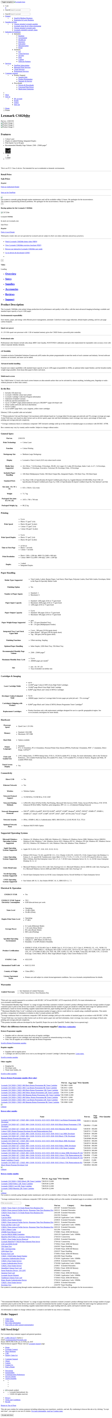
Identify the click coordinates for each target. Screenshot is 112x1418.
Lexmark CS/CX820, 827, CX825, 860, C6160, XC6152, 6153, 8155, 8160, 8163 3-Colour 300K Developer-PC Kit (42, 1153)
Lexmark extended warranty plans (26, 30)
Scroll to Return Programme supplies (13, 1043)
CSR (7, 1353)
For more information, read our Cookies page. (47, 1411)
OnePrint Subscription (21, 65)
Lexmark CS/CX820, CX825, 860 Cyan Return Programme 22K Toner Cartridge (29, 1100)
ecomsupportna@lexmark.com (16, 1340)
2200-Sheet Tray (7, 1251)
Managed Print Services (22, 67)
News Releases (10, 1351)
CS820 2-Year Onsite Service (11, 1266)
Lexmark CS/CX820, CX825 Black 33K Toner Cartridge (21, 1181)
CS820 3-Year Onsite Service (11, 1261)
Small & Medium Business (23, 18)
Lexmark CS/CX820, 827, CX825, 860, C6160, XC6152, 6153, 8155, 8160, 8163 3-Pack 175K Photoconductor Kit (41, 1162)
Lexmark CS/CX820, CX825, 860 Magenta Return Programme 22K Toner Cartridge (30, 1095)
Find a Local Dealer (8, 232)
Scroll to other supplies (9, 1074)
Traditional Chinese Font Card (11, 1278)
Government (22, 38)
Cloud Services (23, 54)
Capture (21, 59)
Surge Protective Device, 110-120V (13, 1270)
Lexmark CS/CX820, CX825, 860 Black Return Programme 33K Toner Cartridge (29, 1090)
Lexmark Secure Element (10, 1275)
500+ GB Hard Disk (8, 1249)
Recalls (7, 1402)
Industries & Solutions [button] (13, 32)
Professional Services (21, 71)
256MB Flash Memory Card (11, 1232)
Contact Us (9, 1365)
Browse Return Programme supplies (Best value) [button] (19, 1078)
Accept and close (7, 1415)
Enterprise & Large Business (24, 20)
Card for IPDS (6, 1217)
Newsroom (9, 1371)
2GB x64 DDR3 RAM (9, 1244)
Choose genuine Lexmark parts (25, 28)
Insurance (21, 42)
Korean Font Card (7, 1254)
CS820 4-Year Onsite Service (11, 1220)
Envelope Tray (6, 1285)
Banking (21, 36)
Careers (7, 1363)
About (7, 1361)
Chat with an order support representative (19, 1325)
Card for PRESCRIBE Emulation (12, 1234)
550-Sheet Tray (6, 1246)
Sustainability (10, 1373)
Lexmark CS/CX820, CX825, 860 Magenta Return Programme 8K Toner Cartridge (30, 1102)
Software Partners (24, 61)
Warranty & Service (25, 81)
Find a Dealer (10, 1367)
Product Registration (25, 79)
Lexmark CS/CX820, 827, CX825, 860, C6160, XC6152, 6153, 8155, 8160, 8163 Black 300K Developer (38, 1141)
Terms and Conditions (12, 1400)
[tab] (58, 273)
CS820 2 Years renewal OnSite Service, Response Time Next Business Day (27, 1227)
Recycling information (13, 1323)
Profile (16, 101)
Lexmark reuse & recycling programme (27, 26)
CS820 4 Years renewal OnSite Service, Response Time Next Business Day (27, 1210)
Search (7, 10)
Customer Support (11, 1359)
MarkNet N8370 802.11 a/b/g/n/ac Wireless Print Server (20, 1237)
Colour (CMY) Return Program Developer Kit (17, 1150)
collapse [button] (3, 1107)
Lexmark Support (35, 1344)
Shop (7, 95)
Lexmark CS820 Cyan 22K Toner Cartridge (16, 1186)
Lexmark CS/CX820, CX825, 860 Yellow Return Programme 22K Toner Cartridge (30, 1093)
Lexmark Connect (11, 1349)
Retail (20, 48)
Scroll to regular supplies (9, 1057)
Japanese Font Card (8, 1273)
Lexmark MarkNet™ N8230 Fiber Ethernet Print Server (20, 1242)
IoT (19, 52)
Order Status (9, 1321)
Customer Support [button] (11, 73)
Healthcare (22, 40)
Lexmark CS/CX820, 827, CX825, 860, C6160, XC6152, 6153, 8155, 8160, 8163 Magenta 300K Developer (39, 1129)
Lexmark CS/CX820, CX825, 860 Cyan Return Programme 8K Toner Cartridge (29, 1088)
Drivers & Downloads (26, 85)
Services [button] (8, 63)
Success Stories (10, 1376)
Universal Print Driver (26, 87)
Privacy (7, 1398)
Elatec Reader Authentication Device (14, 1280)
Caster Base (5, 1215)
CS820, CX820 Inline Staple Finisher (14, 1256)
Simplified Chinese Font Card (11, 1268)
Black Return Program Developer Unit (14, 1165)
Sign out (17, 105)
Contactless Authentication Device (13, 1258)
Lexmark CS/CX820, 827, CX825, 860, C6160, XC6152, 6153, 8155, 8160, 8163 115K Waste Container (38, 1148)
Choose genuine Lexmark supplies (26, 24)
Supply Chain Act (11, 1355)
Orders (16, 103)
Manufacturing (23, 46)
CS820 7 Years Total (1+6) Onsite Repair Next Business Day (22, 1208)
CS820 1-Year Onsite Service (11, 1282)
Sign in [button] (7, 97)
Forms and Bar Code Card (10, 1225)
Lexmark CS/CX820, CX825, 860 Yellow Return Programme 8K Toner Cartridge (29, 1097)
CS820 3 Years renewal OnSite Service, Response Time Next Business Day (27, 1222)
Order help (9, 1319)
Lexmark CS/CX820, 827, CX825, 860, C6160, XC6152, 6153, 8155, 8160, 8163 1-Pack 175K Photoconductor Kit (41, 1155)
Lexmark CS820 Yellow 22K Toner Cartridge (17, 1184)
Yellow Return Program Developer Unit (15, 1143)
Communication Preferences (15, 1375)
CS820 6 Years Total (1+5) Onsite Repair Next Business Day (22, 1213)
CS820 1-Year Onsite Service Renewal (14, 1239)
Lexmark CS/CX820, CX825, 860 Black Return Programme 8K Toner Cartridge (29, 1085)
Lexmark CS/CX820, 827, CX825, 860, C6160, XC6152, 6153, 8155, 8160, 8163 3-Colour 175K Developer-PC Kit (42, 1158)
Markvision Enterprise (26, 89)
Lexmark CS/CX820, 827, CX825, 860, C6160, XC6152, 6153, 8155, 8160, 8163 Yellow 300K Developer (38, 1146)
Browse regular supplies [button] (10, 1174)
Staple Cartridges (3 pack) (10, 1160)
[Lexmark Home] (19, 2)
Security (21, 55)
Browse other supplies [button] (9, 1111)
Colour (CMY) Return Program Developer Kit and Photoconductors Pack (26, 1131)
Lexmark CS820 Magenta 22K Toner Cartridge (17, 1188)
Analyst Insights (10, 1378)
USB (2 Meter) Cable (8, 1229)
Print (20, 57)
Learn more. (80, 1054)
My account (18, 99)
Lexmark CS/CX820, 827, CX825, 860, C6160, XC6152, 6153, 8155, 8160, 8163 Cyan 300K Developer (38, 1134)
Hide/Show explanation (67, 1027)
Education (21, 44)
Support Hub (22, 77)
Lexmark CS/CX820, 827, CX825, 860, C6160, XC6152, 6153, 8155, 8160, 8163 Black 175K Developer (38, 1136)
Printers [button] (7, 16)
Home (7, 108)
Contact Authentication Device (11, 1263)
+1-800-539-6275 (10, 1338)
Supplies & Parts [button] (11, 22)
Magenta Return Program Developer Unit (15, 1138)
